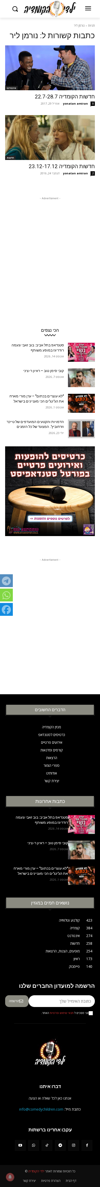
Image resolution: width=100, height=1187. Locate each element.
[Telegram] (60, 1145)
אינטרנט (11, 88)
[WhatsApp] (33, 1145)
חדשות (10, 157)
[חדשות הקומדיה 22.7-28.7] (50, 67)
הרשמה (14, 1001)
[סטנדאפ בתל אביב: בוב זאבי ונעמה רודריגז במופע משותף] (81, 352)
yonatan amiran (75, 103)
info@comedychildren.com (41, 1109)
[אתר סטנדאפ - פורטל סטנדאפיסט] (50, 497)
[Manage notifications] (10, 1177)
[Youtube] (20, 1145)
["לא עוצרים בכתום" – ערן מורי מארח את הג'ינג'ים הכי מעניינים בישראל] (81, 403)
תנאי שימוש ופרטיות (62, 1013)
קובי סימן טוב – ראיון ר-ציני (43, 371)
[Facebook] (87, 1145)
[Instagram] (73, 1145)
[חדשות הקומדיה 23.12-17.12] (50, 137)
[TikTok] (47, 1145)
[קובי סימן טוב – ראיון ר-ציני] (81, 377)
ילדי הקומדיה (36, 1171)
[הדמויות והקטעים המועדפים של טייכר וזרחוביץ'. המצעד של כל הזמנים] (81, 428)
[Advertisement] (50, 251)
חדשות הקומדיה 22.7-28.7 (65, 97)
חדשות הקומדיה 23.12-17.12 (62, 166)
